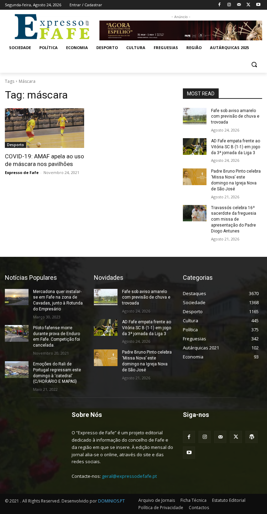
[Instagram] (229, 5)
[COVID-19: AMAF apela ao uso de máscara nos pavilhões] (44, 128)
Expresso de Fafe (22, 172)
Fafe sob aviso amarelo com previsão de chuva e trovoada (235, 116)
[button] (254, 64)
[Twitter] (248, 5)
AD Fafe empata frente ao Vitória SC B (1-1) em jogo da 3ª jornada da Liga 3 (235, 147)
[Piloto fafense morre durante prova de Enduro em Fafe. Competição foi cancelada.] (17, 333)
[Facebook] (220, 5)
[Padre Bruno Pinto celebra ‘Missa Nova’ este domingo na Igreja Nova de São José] (195, 176)
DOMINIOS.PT (111, 501)
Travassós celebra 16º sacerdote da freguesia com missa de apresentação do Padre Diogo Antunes (233, 219)
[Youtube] (258, 5)
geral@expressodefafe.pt (129, 476)
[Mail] (239, 5)
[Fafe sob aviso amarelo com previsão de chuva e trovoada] (195, 116)
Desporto (15, 144)
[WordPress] (251, 437)
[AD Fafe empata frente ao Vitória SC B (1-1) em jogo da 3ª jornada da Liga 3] (195, 146)
